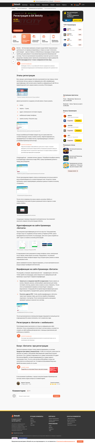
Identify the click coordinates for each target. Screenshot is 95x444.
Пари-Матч (33, 421)
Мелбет (32, 420)
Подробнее (70, 120)
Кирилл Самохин (25, 382)
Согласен (80, 441)
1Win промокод (71, 421)
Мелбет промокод (71, 420)
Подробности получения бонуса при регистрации (34, 369)
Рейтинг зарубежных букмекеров (54, 421)
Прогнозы (32, 4)
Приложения (45, 4)
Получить (78, 120)
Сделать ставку (77, 20)
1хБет (31, 418)
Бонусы (38, 4)
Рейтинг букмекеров (54, 418)
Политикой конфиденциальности (66, 441)
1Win (31, 423)
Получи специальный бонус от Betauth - (48, 1)
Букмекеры (25, 4)
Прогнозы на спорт (71, 425)
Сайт (80, 29)
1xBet (50, 425)
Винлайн (32, 425)
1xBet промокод (71, 418)
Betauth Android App (18, 433)
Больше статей (72, 171)
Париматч (51, 429)
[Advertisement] (72, 71)
